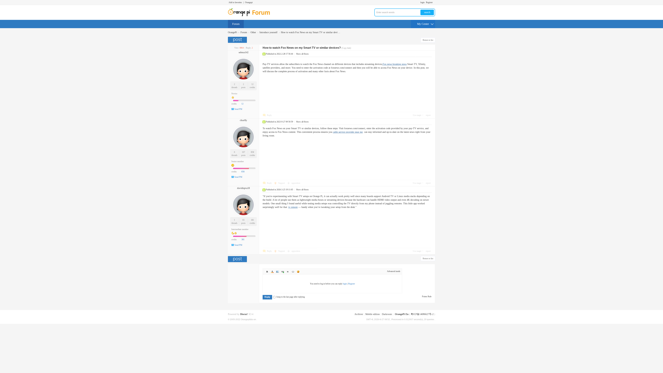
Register (429, 2)
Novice (234, 93)
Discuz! (244, 314)
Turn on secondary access (434, 2)
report (428, 115)
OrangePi (232, 32)
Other (253, 32)
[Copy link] (346, 48)
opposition (295, 183)
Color (272, 271)
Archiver (358, 314)
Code (293, 271)
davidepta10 (243, 188)
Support (281, 183)
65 (243, 220)
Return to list (428, 40)
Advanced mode (393, 271)
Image (277, 271)
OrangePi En (402, 314)
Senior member (237, 161)
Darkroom (387, 314)
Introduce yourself (268, 32)
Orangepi (249, 2)
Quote (288, 271)
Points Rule (426, 296)
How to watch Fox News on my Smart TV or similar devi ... (310, 32)
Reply (269, 115)
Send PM (238, 109)
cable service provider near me (348, 132)
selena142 (243, 52)
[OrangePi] (251, 15)
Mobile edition (372, 314)
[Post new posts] (238, 40)
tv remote (293, 207)
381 (252, 220)
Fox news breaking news (395, 64)
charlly (243, 120)
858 (252, 152)
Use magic (417, 115)
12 (252, 84)
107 (243, 152)
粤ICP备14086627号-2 (422, 314)
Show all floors (302, 54)
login (422, 2)
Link (282, 271)
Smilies (298, 271)
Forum (235, 23)
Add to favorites (235, 2)
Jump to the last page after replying (290, 297)
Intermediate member (239, 229)
